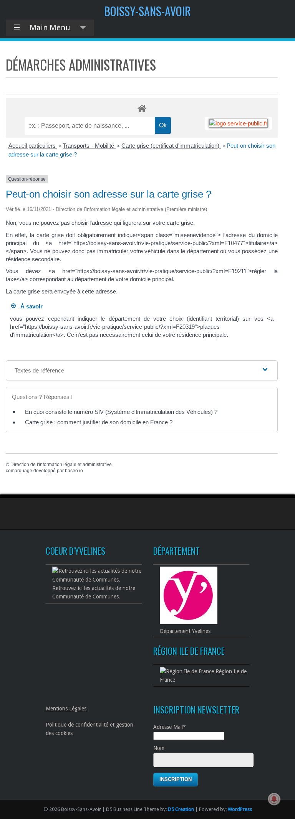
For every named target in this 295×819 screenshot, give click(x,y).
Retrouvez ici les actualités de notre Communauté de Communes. (93, 592)
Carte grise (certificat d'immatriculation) (171, 145)
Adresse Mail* (169, 727)
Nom (158, 748)
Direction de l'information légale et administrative (61, 464)
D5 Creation (181, 809)
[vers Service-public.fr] (238, 123)
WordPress (240, 809)
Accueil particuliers (32, 145)
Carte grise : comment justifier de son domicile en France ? (98, 422)
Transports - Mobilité (89, 145)
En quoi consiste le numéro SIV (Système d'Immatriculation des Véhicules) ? (121, 412)
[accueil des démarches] (142, 108)
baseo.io (74, 470)
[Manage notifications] (274, 799)
